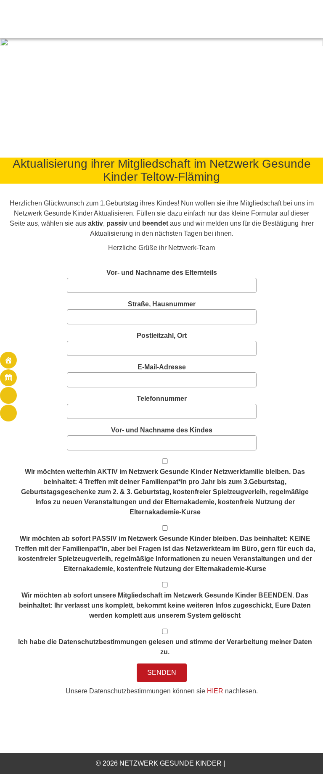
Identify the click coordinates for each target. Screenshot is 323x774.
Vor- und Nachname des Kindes (161, 430)
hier (215, 691)
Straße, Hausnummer (162, 304)
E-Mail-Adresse (162, 367)
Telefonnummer (162, 398)
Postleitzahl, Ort (162, 335)
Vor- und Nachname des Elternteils (161, 272)
